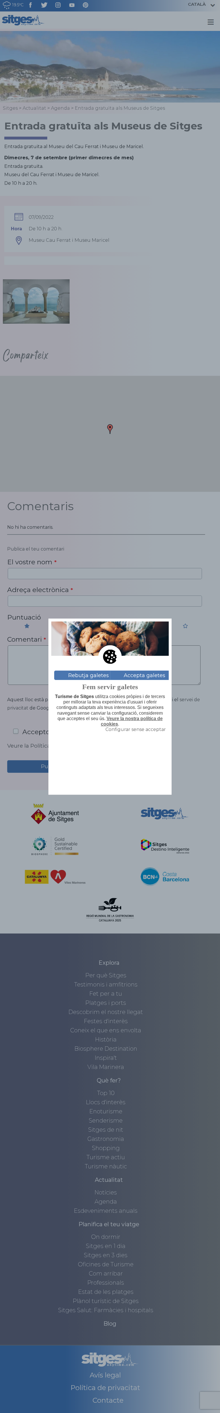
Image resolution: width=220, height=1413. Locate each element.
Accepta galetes (144, 675)
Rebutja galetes (88, 675)
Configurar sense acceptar (135, 729)
